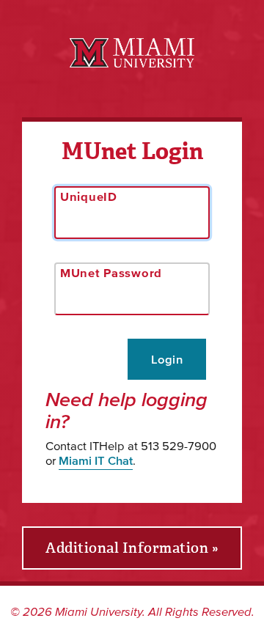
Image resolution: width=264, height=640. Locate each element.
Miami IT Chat (96, 460)
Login (167, 359)
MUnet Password (111, 273)
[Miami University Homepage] (132, 52)
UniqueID (88, 196)
